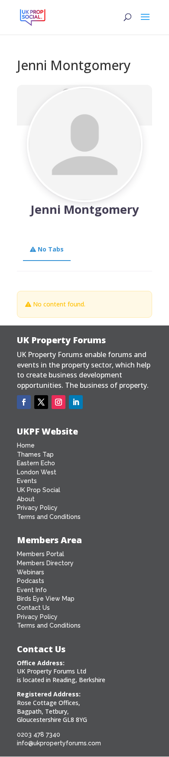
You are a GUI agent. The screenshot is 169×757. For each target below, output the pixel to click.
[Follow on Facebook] (24, 402)
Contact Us (33, 607)
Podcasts (30, 580)
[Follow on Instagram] (58, 402)
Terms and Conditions (49, 516)
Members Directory (45, 563)
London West (36, 472)
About (26, 499)
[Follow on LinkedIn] (76, 402)
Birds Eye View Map (46, 598)
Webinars (30, 572)
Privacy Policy (37, 507)
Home (26, 445)
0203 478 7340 (38, 734)
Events (27, 480)
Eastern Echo (36, 463)
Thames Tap (35, 454)
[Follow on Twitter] (41, 402)
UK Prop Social (38, 489)
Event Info (32, 589)
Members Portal (40, 554)
